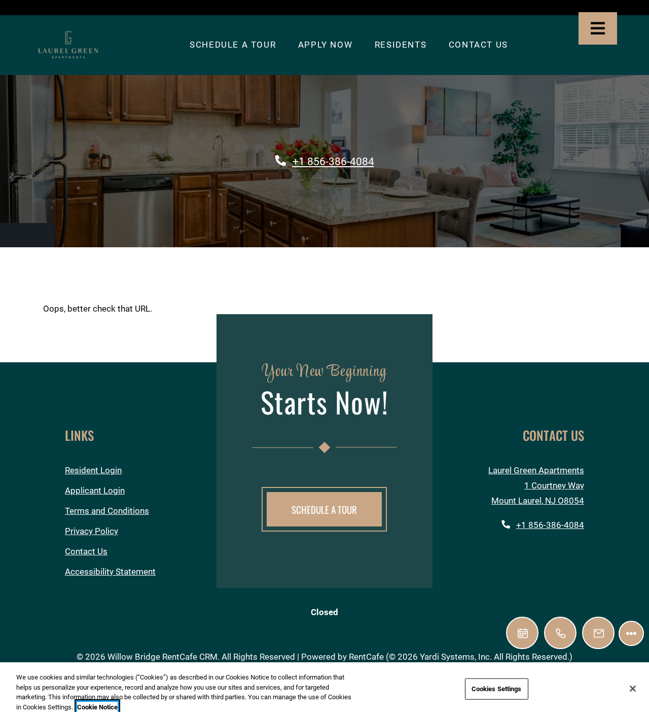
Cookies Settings (497, 689)
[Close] (633, 688)
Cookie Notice (97, 706)
